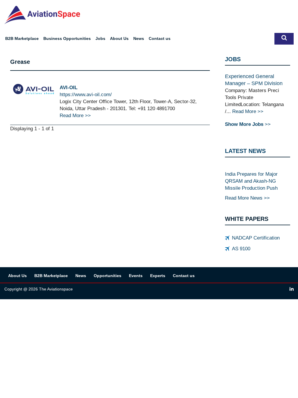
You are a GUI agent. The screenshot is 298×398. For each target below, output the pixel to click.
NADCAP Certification (256, 238)
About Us (119, 38)
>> (248, 124)
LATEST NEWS (245, 151)
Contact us (160, 38)
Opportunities (107, 275)
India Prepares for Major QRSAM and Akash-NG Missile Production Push (251, 181)
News (138, 38)
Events (136, 275)
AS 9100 (241, 248)
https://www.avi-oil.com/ (86, 94)
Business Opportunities (67, 38)
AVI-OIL (68, 87)
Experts (157, 275)
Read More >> (75, 115)
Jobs (100, 38)
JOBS (233, 59)
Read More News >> (247, 198)
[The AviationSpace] (42, 14)
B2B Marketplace (22, 38)
